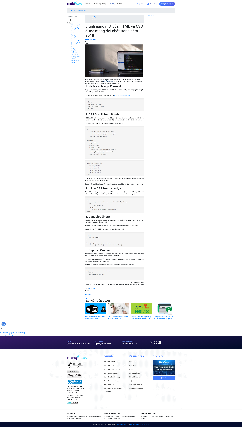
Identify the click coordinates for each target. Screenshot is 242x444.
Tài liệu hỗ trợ (132, 381)
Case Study (74, 47)
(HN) (6, 333)
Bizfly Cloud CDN (109, 365)
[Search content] (70, 20)
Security (73, 39)
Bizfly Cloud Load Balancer (112, 373)
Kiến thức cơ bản (75, 25)
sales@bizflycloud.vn (129, 344)
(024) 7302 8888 (72, 344)
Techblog (72, 10)
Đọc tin (164, 378)
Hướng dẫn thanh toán (135, 385)
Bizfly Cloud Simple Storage (112, 377)
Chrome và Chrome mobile (122, 95)
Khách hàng (132, 365)
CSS (93, 288)
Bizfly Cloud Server (109, 361)
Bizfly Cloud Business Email (112, 369)
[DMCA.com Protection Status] (72, 402)
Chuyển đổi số (75, 61)
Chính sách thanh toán (135, 377)
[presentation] (170, 312)
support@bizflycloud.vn (103, 344)
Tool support (82, 10)
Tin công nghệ (75, 27)
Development (75, 41)
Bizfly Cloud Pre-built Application (113, 381)
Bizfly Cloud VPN (109, 385)
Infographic (74, 51)
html (90, 288)
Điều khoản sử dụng (123, 424)
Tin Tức (73, 33)
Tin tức (131, 369)
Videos (73, 62)
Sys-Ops (73, 49)
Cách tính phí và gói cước (136, 388)
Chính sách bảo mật (134, 373)
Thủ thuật (74, 53)
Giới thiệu (131, 361)
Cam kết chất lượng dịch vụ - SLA (139, 424)
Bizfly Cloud (150, 16)
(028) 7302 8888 (84, 344)
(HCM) (18, 333)
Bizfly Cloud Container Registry (113, 388)
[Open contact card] (3, 324)
